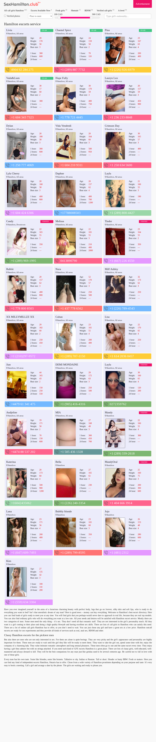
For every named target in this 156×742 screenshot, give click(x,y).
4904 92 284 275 (22, 69)
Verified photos (13, 16)
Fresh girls (61, 10)
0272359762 (118, 404)
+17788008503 (70, 213)
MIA (58, 412)
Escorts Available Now (41, 10)
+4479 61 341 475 (23, 404)
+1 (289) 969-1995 (23, 261)
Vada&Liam (13, 78)
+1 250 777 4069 (22, 165)
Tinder (108, 221)
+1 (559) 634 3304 (23, 602)
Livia (9, 30)
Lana (9, 511)
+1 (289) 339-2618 (122, 453)
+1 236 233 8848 (121, 117)
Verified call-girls (105, 10)
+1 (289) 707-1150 (72, 356)
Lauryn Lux (111, 78)
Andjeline (11, 412)
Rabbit (10, 269)
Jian (8, 364)
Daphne (59, 173)
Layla (108, 173)
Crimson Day (112, 125)
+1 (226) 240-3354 (72, 503)
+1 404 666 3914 (121, 503)
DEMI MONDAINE (66, 364)
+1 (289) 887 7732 (72, 69)
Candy (9, 221)
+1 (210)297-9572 (23, 356)
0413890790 (68, 261)
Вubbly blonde (63, 511)
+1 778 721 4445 (71, 117)
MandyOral (111, 461)
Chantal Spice (63, 30)
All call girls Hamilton (15, 10)
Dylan (9, 125)
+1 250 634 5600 (121, 165)
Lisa (107, 316)
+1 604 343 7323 (22, 117)
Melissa (59, 221)
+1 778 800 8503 (22, 308)
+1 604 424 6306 (22, 213)
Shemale (76, 10)
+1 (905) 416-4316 (72, 404)
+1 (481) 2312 (119, 552)
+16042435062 (21, 503)
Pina (107, 30)
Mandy (109, 412)
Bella (58, 461)
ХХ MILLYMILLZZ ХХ (20, 316)
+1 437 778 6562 (71, 308)
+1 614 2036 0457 (122, 356)
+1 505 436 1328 (71, 452)
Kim (8, 560)
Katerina (11, 461)
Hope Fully (61, 78)
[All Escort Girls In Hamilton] (22, 4)
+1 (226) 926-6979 (122, 69)
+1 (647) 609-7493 (23, 552)
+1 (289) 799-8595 (72, 552)
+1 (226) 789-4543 (122, 308)
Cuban (59, 316)
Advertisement (143, 4)
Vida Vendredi (63, 125)
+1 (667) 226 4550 (122, 261)
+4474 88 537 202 (23, 452)
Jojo (107, 511)
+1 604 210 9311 (71, 165)
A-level (122, 10)
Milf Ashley (111, 269)
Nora (58, 269)
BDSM (89, 10)
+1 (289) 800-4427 (122, 213)
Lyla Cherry (13, 173)
